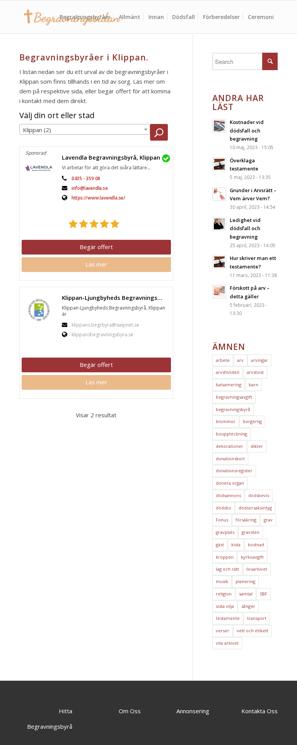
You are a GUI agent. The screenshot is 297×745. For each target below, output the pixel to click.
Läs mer (96, 264)
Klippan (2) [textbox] (37, 130)
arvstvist (255, 372)
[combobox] (84, 129)
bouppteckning (231, 434)
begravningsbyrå (233, 409)
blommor (226, 421)
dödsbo (223, 508)
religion (224, 594)
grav (268, 520)
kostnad (256, 544)
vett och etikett (252, 630)
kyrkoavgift (252, 557)
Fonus (222, 520)
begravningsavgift (234, 397)
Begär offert (96, 247)
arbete (223, 360)
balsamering (228, 384)
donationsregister (234, 470)
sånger (248, 606)
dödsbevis (258, 495)
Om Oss (130, 711)
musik (222, 581)
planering (245, 581)
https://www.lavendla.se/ (98, 197)
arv (240, 360)
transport (256, 618)
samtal (246, 594)
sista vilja (225, 606)
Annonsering (192, 711)
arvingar (259, 360)
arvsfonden (227, 372)
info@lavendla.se (90, 188)
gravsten (250, 532)
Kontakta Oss (259, 711)
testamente (228, 618)
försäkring (246, 520)
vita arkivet (227, 643)
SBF (263, 594)
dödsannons (228, 495)
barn (253, 384)
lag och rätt (227, 569)
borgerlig (252, 421)
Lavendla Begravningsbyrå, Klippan (111, 157)
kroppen (225, 557)
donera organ (230, 483)
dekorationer (229, 446)
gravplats (225, 532)
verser (222, 630)
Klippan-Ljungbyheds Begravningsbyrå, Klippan (116, 297)
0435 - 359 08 (86, 178)
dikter (257, 446)
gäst (220, 544)
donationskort (230, 458)
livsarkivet (256, 569)
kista (236, 544)
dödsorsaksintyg (255, 508)
